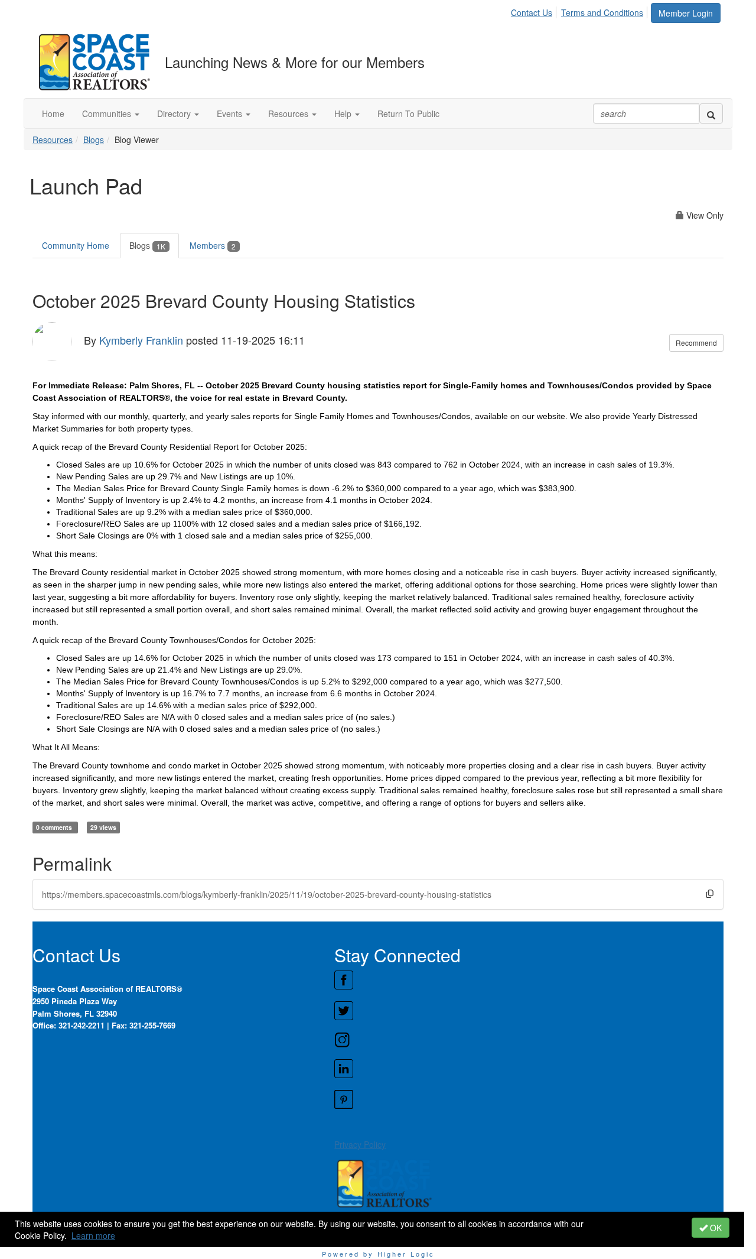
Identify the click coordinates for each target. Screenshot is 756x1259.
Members (213, 245)
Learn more (93, 1235)
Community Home (75, 245)
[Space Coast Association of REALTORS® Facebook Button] (528, 980)
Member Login (686, 13)
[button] (110, 113)
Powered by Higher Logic (378, 1253)
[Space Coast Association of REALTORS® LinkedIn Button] (528, 1068)
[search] (711, 113)
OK (715, 1228)
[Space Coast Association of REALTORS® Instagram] (528, 1039)
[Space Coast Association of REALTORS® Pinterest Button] (528, 1099)
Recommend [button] (696, 343)
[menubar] (580, 10)
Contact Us (531, 12)
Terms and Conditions (602, 12)
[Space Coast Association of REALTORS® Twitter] (528, 1010)
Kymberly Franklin (141, 340)
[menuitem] (535, 10)
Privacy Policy (360, 1144)
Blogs (93, 139)
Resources (52, 139)
